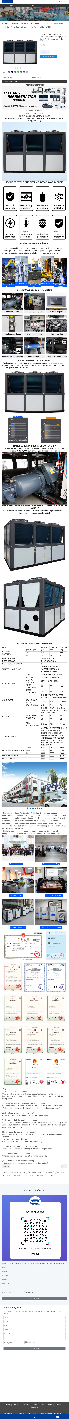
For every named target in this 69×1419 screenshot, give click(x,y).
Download (58, 1405)
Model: (5, 77)
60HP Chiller (30, 1176)
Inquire (44, 52)
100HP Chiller (53, 1176)
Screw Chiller (48, 1172)
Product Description (10, 81)
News (50, 1405)
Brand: (34, 77)
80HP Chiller (41, 1176)
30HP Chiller (60, 1172)
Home (11, 5)
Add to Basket (49, 56)
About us (34, 5)
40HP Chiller (7, 1176)
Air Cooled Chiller (35, 1172)
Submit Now (34, 1299)
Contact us (34, 1407)
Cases (35, 1405)
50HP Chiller (18, 1176)
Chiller (5, 1172)
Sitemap (56, 1413)
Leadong (49, 1413)
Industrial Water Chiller (18, 1172)
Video (42, 1405)
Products (26, 1405)
